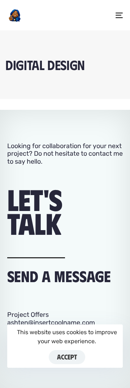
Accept (67, 357)
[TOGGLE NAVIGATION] (103, 15)
